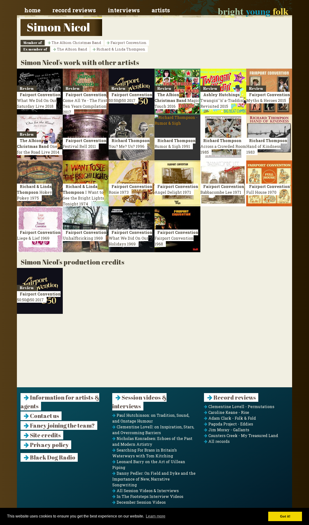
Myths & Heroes (268, 97)
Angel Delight (176, 189)
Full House (268, 189)
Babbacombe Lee (222, 189)
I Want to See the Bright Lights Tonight (83, 195)
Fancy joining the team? (62, 425)
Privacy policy (49, 445)
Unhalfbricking (84, 235)
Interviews (124, 10)
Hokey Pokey (34, 192)
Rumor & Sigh (175, 143)
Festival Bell (84, 143)
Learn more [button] (155, 516)
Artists (161, 10)
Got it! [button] (285, 516)
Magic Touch (176, 100)
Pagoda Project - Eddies (230, 423)
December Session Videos (141, 502)
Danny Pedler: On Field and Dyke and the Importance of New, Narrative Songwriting (154, 479)
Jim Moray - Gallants (228, 429)
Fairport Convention (128, 42)
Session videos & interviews (139, 402)
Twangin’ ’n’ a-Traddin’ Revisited (222, 100)
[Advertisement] (154, 353)
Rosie (130, 189)
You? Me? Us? (129, 143)
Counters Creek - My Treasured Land (242, 435)
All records (218, 441)
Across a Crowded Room (223, 146)
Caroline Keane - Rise (228, 412)
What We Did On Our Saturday (39, 100)
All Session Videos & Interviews (147, 490)
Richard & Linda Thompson (120, 49)
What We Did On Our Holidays (130, 238)
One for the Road (38, 146)
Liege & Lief (39, 235)
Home (32, 10)
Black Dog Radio (52, 457)
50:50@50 (130, 97)
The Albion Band (71, 49)
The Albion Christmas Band (76, 42)
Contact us (44, 416)
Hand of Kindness (266, 146)
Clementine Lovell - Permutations (240, 406)
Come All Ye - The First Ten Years (85, 103)
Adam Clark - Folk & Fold (231, 418)
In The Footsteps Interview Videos (149, 496)
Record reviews (74, 10)
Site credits (45, 435)
